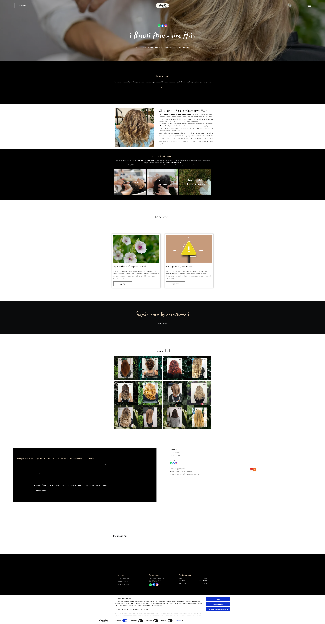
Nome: (36, 465)
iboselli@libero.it (123, 584)
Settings (178, 620)
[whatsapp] (159, 26)
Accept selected (218, 604)
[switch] (140, 620)
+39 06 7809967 (175, 452)
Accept (218, 599)
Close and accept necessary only (218, 609)
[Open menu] (309, 5)
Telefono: (105, 465)
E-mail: (70, 465)
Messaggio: (37, 473)
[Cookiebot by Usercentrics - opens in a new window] (103, 620)
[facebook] (162, 26)
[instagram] (165, 26)
